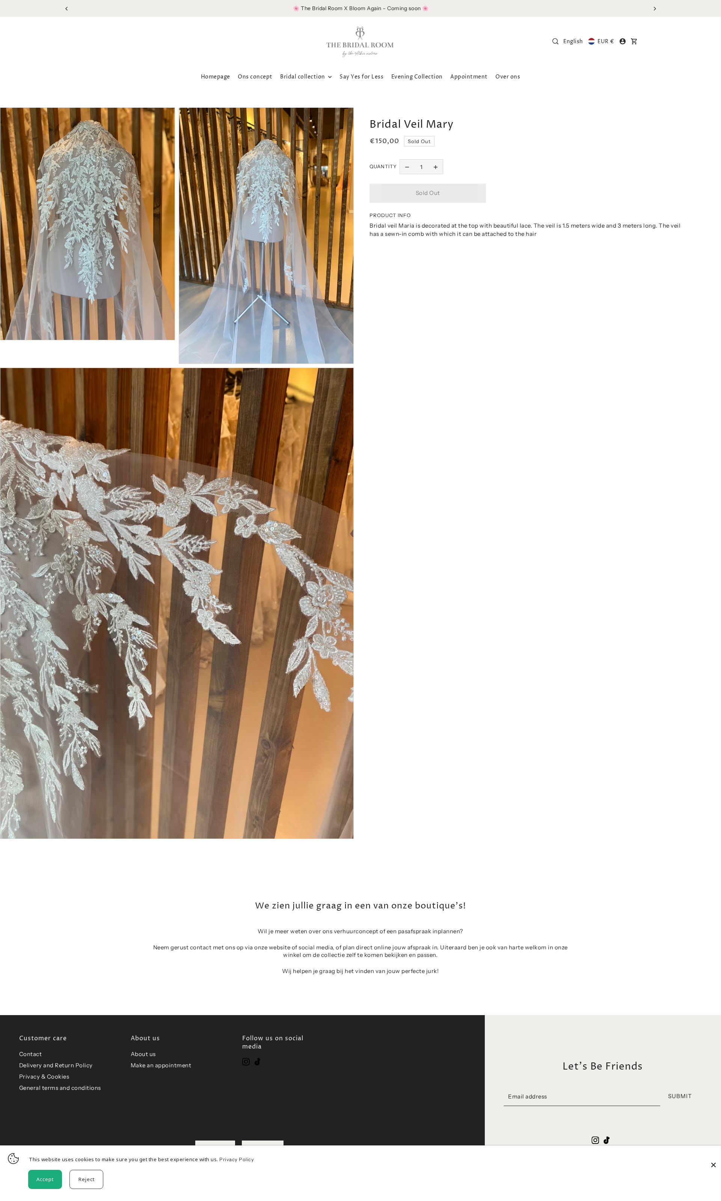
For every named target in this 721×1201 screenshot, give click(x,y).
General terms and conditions (60, 1087)
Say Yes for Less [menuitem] (361, 76)
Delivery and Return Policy (56, 1065)
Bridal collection (303, 76)
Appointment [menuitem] (469, 76)
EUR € (605, 41)
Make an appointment (161, 1065)
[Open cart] (634, 41)
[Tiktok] (258, 1061)
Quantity (383, 166)
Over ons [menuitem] (507, 76)
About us (143, 1054)
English (573, 41)
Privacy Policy (236, 1159)
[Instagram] (246, 1061)
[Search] (555, 41)
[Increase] (435, 167)
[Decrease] (407, 167)
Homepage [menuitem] (215, 76)
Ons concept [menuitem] (255, 76)
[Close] (713, 1158)
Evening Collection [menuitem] (417, 76)
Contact (30, 1054)
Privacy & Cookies (44, 1076)
